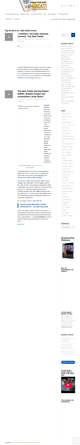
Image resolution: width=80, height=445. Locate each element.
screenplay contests (67, 163)
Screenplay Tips (66, 169)
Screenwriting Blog (40, 39)
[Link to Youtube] (70, 5)
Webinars (70, 215)
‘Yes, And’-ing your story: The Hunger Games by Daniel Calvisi (68, 84)
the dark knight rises (67, 199)
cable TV (70, 116)
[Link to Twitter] (61, 5)
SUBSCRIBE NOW (66, 327)
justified (70, 146)
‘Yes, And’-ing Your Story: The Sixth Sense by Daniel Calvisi (67, 78)
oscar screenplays (66, 152)
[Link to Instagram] (67, 5)
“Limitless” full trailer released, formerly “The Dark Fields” (33, 35)
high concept (65, 127)
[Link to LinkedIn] (73, 5)
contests (64, 125)
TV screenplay (65, 213)
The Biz (64, 194)
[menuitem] (12, 14)
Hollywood (64, 130)
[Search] (74, 18)
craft (69, 125)
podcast (64, 157)
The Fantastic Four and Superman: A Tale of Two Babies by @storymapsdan (67, 346)
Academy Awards (66, 113)
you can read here (24, 75)
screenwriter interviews (67, 171)
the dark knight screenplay (65, 203)
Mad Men (64, 149)
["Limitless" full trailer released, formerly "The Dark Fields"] (9, 37)
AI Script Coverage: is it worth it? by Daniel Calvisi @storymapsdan (68, 48)
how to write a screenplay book (68, 140)
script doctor (65, 177)
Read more (21, 224)
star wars (64, 183)
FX (72, 125)
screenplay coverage (67, 166)
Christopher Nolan (66, 122)
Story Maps (71, 183)
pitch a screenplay (66, 155)
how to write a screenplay (68, 136)
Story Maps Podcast (67, 188)
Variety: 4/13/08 (28, 193)
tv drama (67, 207)
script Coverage (66, 174)
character (64, 119)
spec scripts (65, 180)
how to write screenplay (67, 143)
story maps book (66, 185)
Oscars (70, 149)
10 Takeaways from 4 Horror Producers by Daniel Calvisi (67, 63)
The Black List (65, 197)
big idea (64, 116)
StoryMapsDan (21, 41)
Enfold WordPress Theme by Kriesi (31, 442)
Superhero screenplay (67, 191)
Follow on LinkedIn (68, 362)
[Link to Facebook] (64, 5)
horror (70, 130)
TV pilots (64, 210)
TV (62, 207)
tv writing (64, 215)
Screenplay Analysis (67, 160)
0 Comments (31, 39)
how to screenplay (66, 133)
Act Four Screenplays (17, 442)
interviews (64, 146)
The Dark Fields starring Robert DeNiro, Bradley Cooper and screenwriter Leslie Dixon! (33, 94)
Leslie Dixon (33, 171)
